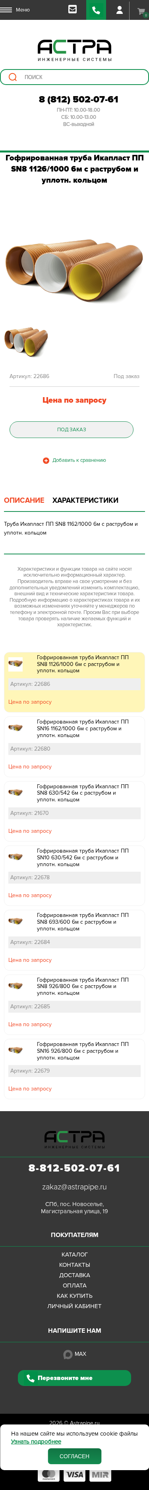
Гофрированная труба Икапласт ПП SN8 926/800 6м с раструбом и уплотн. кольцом (83, 987)
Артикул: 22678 (30, 877)
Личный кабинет (74, 1306)
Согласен (74, 1456)
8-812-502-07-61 (74, 1168)
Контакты (74, 1264)
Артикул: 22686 (30, 684)
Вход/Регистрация (120, 10)
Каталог (75, 1254)
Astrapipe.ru (85, 1423)
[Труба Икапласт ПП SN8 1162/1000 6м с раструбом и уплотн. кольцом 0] (74, 270)
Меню (23, 10)
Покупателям (75, 1235)
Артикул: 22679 (30, 1070)
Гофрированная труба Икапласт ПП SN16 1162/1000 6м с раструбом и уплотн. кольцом (83, 728)
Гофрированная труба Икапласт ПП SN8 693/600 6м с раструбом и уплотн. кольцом (83, 922)
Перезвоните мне (65, 1378)
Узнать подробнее (36, 1442)
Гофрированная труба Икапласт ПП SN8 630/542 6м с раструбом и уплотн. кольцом (83, 793)
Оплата (75, 1285)
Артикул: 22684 (30, 942)
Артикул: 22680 (30, 748)
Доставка (74, 1275)
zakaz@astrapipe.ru (74, 1187)
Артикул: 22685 (30, 1006)
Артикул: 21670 (29, 813)
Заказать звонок (96, 10)
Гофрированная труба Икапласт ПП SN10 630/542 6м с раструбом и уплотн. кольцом (83, 857)
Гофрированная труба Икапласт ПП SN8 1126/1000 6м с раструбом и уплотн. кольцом (83, 664)
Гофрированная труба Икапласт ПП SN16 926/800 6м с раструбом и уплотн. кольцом (83, 1051)
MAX (80, 1354)
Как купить (75, 1295)
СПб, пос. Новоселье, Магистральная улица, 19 (74, 1207)
